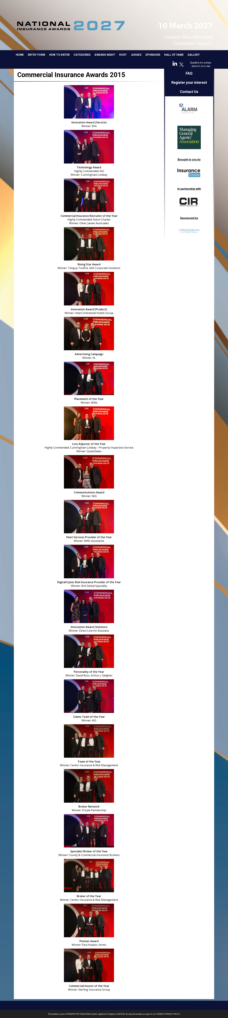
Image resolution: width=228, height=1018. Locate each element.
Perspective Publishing (79, 1014)
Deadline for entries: (200, 62)
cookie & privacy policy (168, 1014)
